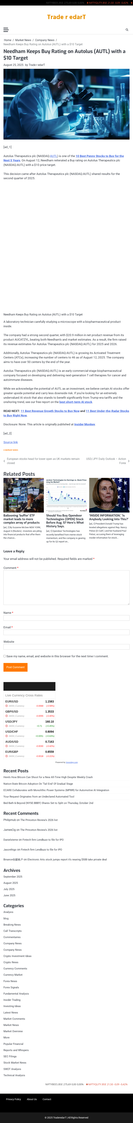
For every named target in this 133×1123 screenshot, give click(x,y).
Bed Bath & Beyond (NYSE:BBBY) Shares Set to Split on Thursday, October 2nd (48, 803)
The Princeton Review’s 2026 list (39, 820)
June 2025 (9, 895)
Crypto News (10, 962)
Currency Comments (15, 968)
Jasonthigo (9, 849)
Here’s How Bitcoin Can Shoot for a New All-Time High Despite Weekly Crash (48, 777)
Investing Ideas (12, 1006)
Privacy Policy (13, 1099)
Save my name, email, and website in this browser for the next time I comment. (57, 656)
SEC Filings (10, 1056)
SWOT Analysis (12, 1069)
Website (8, 641)
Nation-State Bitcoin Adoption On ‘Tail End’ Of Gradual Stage (38, 783)
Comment (10, 568)
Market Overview (13, 1031)
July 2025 (8, 889)
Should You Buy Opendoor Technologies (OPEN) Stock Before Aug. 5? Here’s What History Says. (65, 521)
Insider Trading (11, 999)
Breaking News (12, 924)
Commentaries (12, 937)
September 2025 (12, 876)
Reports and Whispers (16, 1050)
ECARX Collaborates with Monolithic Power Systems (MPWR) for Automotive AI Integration (56, 790)
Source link (10, 442)
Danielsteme (10, 839)
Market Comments (14, 1018)
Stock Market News (14, 1062)
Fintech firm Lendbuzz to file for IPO (43, 839)
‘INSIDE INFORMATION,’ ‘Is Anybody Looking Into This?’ (108, 517)
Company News (10, 450)
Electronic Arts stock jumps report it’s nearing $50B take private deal (67, 859)
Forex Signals (11, 987)
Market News (11, 1025)
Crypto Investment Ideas (17, 956)
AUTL (53, 156)
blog (5, 918)
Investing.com (72, 762)
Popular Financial (13, 1044)
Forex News (10, 981)
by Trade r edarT (35, 65)
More (6, 1037)
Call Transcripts (12, 931)
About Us (32, 1099)
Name (8, 612)
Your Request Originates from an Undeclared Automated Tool (38, 796)
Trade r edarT (66, 17)
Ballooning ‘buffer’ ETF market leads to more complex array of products (21, 519)
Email (8, 627)
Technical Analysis (14, 1075)
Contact (47, 1099)
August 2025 (10, 882)
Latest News (10, 1012)
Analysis (8, 912)
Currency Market (13, 974)
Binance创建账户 (13, 859)
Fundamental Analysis (16, 993)
